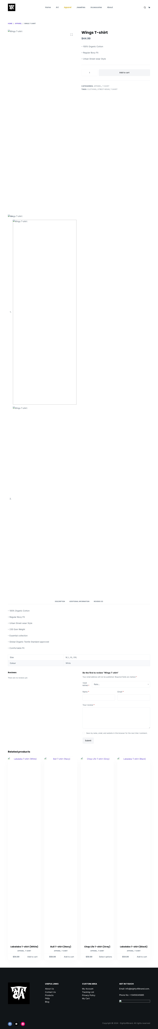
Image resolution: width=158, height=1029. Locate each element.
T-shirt (105, 86)
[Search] (145, 7)
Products (49, 995)
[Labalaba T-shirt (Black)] (133, 849)
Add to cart (124, 72)
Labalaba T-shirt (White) (24, 946)
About (110, 7)
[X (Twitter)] (16, 1024)
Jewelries (81, 7)
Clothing (92, 89)
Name (86, 692)
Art (57, 7)
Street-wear (103, 89)
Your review (89, 705)
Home (48, 7)
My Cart (86, 998)
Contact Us (50, 992)
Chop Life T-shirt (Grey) (97, 946)
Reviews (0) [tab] (98, 601)
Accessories (96, 7)
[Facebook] (10, 1024)
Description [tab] (60, 601)
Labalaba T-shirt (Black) (133, 946)
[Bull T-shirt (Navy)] (60, 849)
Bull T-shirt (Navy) (60, 946)
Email (121, 692)
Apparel (67, 7)
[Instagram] (23, 1024)
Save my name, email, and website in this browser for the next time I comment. (117, 733)
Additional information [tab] (79, 601)
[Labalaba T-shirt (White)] (24, 849)
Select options (105, 957)
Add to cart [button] (32, 957)
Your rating (86, 684)
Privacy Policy (88, 995)
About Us (49, 988)
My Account (87, 988)
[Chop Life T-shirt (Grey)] (97, 849)
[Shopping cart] (149, 7)
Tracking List (88, 992)
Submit (88, 740)
